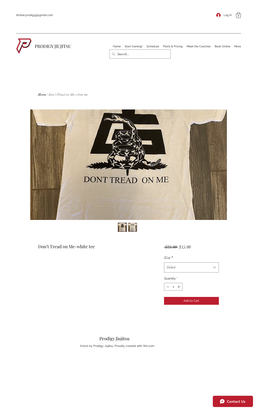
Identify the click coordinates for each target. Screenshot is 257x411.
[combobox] (191, 267)
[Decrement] (167, 287)
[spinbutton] (173, 287)
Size (168, 257)
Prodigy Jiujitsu (114, 338)
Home (42, 95)
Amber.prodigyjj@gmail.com (34, 15)
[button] (238, 15)
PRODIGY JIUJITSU (53, 46)
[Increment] (179, 287)
